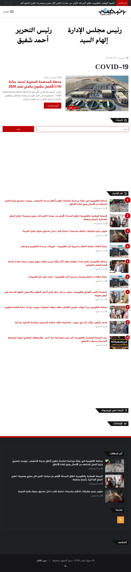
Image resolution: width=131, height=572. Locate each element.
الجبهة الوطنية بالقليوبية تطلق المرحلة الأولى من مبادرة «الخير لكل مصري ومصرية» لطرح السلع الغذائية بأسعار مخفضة (59, 3)
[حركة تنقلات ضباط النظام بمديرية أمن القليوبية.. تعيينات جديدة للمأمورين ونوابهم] (119, 251)
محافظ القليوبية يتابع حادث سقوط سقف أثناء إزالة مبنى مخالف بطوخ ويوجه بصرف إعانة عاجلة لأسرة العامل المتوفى (57, 263)
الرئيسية (122, 57)
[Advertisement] (99, 161)
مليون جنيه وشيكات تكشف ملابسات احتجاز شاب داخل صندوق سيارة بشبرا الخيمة (65, 231)
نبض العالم (42, 560)
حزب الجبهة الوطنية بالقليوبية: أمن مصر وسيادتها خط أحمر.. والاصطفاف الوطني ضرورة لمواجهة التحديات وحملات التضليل (57, 339)
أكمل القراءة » (52, 105)
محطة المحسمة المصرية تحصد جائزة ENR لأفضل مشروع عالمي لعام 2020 (35, 84)
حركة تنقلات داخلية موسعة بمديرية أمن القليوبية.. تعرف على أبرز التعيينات (67, 277)
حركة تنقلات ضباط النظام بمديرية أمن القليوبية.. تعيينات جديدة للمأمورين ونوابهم (64, 246)
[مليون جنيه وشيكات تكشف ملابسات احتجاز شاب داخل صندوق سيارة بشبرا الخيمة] (119, 236)
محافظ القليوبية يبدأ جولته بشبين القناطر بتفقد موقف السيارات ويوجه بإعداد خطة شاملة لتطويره (56, 307)
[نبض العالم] (112, 12)
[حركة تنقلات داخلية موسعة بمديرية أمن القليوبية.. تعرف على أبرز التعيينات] (119, 281)
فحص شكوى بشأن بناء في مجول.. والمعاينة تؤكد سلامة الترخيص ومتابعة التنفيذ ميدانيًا (61, 323)
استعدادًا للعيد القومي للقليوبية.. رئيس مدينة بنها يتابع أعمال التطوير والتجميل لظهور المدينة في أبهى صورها (56, 294)
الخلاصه (122, 542)
